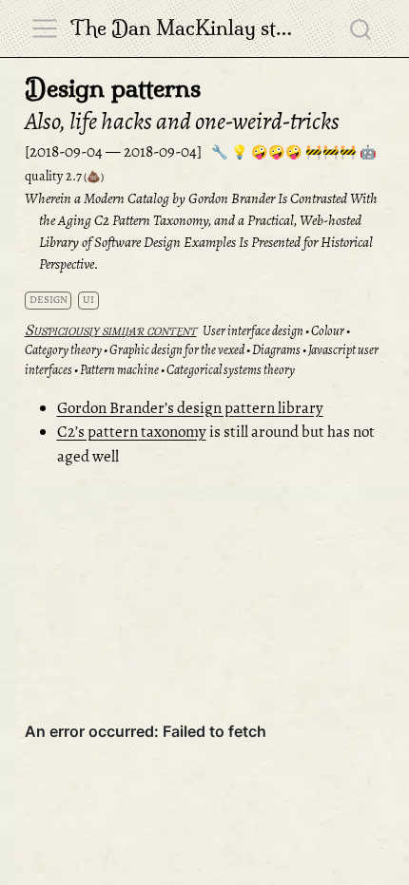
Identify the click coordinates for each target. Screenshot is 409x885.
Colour (327, 331)
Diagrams (276, 350)
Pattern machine (119, 370)
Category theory (63, 350)
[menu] (45, 28)
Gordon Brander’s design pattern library (190, 408)
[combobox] (361, 28)
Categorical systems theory (230, 370)
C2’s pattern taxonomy (131, 431)
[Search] (360, 28)
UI (88, 299)
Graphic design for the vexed (176, 350)
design (48, 299)
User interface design (253, 331)
